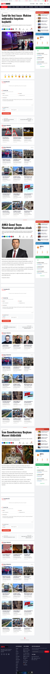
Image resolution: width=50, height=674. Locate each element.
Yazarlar (41, 3)
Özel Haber (31, 6)
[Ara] (45, 4)
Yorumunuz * (5, 97)
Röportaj (36, 6)
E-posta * (20, 93)
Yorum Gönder (7, 113)
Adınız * (3, 93)
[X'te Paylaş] (4, 29)
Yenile (4, 110)
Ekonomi (22, 6)
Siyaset (17, 6)
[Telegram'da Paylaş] (7, 29)
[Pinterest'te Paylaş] (11, 29)
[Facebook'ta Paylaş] (2, 29)
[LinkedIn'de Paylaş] (9, 29)
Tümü (32, 147)
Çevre (26, 6)
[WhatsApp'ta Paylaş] (6, 29)
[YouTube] (45, 1)
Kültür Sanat (41, 6)
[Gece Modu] (48, 4)
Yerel (14, 6)
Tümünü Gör (42, 66)
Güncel (9, 6)
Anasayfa (4, 6)
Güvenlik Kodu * (6, 107)
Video (37, 3)
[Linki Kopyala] (13, 29)
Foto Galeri (32, 3)
